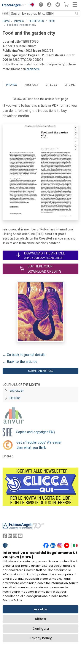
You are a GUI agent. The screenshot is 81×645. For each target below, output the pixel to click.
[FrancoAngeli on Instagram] (15, 537)
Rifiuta (40, 619)
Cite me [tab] (70, 84)
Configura (40, 628)
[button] (31, 5)
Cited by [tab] (51, 84)
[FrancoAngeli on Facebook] (5, 537)
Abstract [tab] (32, 84)
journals (19, 21)
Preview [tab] (11, 84)
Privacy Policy (41, 638)
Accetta (40, 609)
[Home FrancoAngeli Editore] (14, 5)
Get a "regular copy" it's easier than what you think (39, 445)
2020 (52, 21)
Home (6, 21)
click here (33, 69)
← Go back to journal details (24, 355)
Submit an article (40, 370)
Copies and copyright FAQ (35, 432)
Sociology (17, 390)
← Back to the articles (20, 362)
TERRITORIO (36, 21)
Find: (5, 13)
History (15, 398)
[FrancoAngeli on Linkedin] (10, 537)
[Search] (76, 13)
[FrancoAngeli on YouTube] (20, 537)
